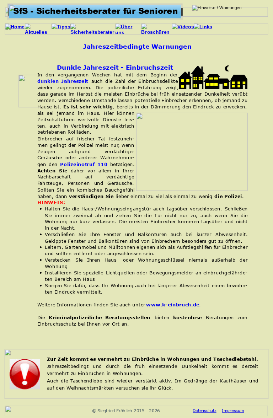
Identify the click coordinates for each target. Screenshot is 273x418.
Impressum (233, 410)
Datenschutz (204, 410)
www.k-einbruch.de (172, 304)
